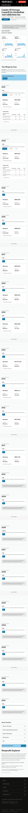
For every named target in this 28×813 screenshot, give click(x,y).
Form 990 (3, 69)
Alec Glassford (12, 762)
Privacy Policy (19, 809)
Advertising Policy (5, 811)
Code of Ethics (5, 809)
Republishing (12, 809)
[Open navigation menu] (17, 2)
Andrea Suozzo (6, 762)
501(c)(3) (10, 32)
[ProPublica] (7, 2)
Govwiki (16, 770)
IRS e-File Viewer (13, 769)
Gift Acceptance (14, 811)
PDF (16, 94)
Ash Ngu (17, 762)
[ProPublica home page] (10, 802)
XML (19, 94)
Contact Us (5, 78)
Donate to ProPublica (22, 1)
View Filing (5, 94)
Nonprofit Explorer (6, 5)
